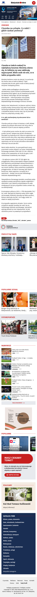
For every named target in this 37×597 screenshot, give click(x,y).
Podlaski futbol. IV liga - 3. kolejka (22, 358)
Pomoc (12, 583)
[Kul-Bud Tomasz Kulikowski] (18, 494)
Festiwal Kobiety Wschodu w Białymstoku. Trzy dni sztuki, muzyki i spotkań (23, 396)
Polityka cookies (25, 588)
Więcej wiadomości (17, 403)
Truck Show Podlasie (8, 336)
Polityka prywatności (13, 588)
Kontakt (31, 580)
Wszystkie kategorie (9, 571)
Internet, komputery (9, 531)
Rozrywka (6, 556)
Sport (14, 353)
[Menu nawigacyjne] (34, 3)
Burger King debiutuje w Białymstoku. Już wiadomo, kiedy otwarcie (13, 309)
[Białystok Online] (18, 3)
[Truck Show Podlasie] (14, 327)
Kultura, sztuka (8, 538)
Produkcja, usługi (9, 550)
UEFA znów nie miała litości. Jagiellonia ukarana (20, 350)
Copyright (7, 589)
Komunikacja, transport (11, 535)
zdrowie (23, 220)
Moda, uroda (7, 541)
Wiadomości (13, 22)
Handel (5, 528)
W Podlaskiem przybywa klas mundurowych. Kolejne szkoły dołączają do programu (21, 373)
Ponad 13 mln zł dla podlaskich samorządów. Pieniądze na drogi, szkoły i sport (22, 388)
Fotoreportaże (8, 317)
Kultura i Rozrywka (16, 399)
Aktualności (15, 369)
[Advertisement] (18, 272)
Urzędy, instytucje (9, 565)
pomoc (29, 220)
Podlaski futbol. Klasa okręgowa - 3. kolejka (23, 380)
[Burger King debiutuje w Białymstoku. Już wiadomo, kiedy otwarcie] (14, 299)
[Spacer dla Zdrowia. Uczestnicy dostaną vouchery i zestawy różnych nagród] (14, 244)
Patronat (20, 580)
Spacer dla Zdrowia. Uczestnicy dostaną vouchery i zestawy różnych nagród (12, 254)
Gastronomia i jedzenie (10, 525)
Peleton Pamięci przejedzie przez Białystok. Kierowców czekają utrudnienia (22, 365)
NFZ (19, 220)
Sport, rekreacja (8, 559)
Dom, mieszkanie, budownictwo (13, 522)
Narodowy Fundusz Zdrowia (9, 220)
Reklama (6, 553)
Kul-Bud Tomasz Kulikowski (16, 504)
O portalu (6, 580)
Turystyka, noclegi (9, 562)
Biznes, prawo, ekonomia (11, 519)
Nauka (14, 376)
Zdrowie (19, 22)
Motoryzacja (7, 544)
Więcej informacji (9, 507)
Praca (26, 580)
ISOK (17, 583)
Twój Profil (24, 583)
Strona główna (5, 22)
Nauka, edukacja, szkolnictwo (13, 547)
